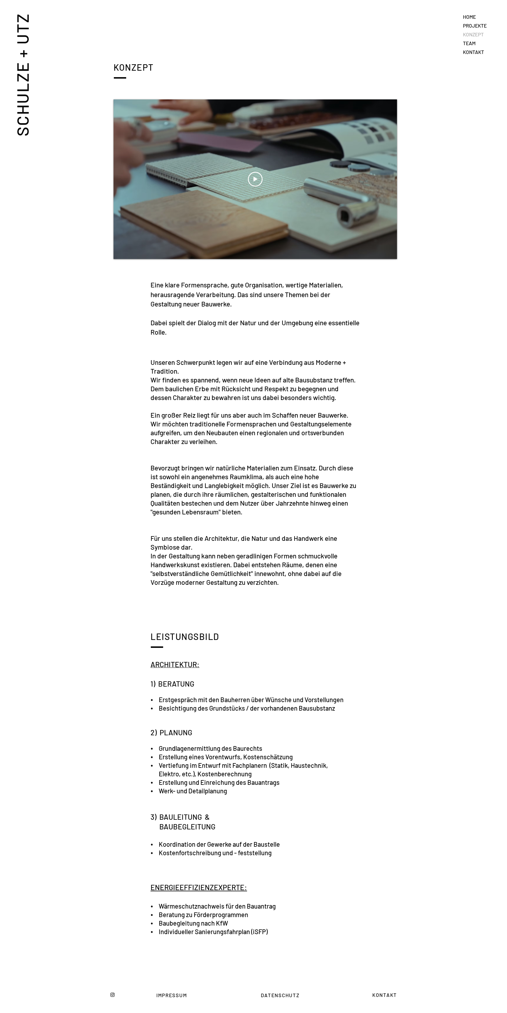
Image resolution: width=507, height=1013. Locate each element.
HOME (469, 17)
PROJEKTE (475, 25)
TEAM (469, 43)
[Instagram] (112, 994)
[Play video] (255, 179)
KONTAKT (473, 52)
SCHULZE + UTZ (22, 74)
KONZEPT (473, 34)
